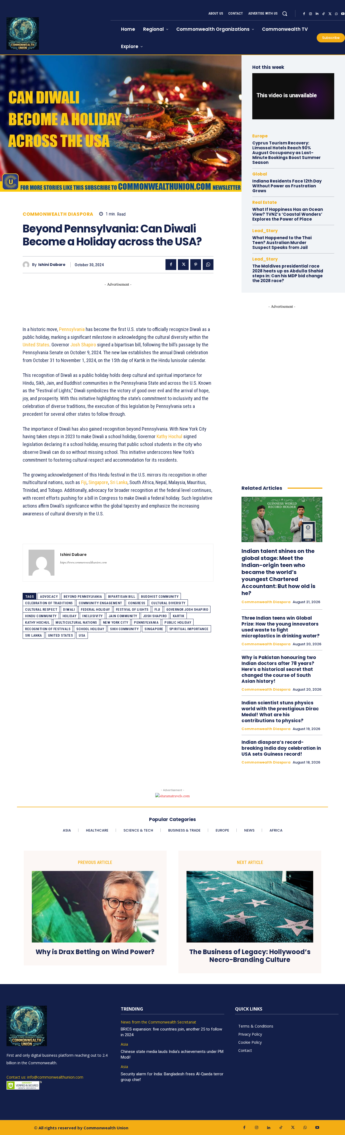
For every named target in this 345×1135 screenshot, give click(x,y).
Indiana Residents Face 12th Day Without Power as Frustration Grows (287, 186)
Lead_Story (265, 231)
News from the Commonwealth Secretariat (158, 1022)
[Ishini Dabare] (27, 264)
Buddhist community (159, 596)
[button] (284, 13)
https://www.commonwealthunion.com (83, 562)
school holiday (90, 629)
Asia (124, 1044)
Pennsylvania (72, 329)
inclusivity (92, 616)
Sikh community (124, 629)
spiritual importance (189, 629)
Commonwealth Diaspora (58, 214)
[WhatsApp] (336, 14)
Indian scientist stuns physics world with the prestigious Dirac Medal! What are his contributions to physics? (280, 712)
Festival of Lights (132, 609)
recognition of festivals (47, 629)
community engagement (100, 603)
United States (36, 344)
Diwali (69, 609)
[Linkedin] (317, 14)
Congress (136, 603)
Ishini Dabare (51, 264)
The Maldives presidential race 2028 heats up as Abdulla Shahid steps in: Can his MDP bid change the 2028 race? (287, 273)
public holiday (177, 622)
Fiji (84, 482)
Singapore (98, 482)
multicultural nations (76, 622)
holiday (70, 616)
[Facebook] (304, 14)
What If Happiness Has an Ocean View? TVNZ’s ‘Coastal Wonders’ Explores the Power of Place (287, 214)
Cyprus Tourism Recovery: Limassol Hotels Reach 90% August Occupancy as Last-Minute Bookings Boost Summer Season (286, 152)
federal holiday (95, 609)
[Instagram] (310, 14)
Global (259, 174)
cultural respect (41, 609)
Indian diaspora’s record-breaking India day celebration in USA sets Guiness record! (281, 748)
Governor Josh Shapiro (187, 609)
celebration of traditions (49, 603)
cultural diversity (168, 603)
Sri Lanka (118, 482)
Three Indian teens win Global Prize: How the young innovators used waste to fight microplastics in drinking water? (281, 627)
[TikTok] (323, 14)
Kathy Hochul (169, 436)
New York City (115, 622)
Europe (260, 136)
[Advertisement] (121, 299)
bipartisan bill (121, 596)
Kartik (178, 616)
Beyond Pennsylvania (83, 596)
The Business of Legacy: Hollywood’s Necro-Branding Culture (249, 956)
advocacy (49, 596)
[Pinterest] (195, 264)
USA (82, 635)
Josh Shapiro (83, 344)
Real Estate (264, 202)
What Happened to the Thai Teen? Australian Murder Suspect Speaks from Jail (282, 242)
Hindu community (41, 616)
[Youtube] (317, 1127)
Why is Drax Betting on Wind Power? (95, 952)
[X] (330, 14)
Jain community (123, 616)
